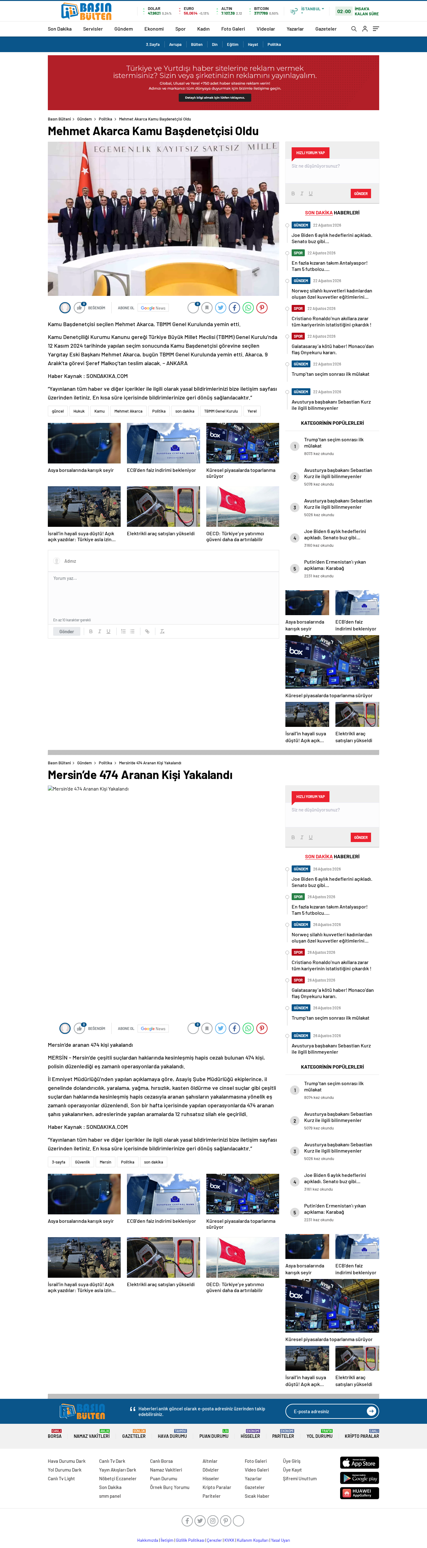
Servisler (93, 29)
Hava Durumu (172, 1434)
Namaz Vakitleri (92, 1434)
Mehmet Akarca (128, 411)
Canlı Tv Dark (112, 1461)
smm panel (110, 1496)
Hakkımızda (147, 1540)
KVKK (229, 1540)
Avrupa (175, 44)
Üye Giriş (291, 1461)
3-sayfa (58, 1161)
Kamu (99, 411)
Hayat (253, 44)
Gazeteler (326, 29)
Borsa (55, 1434)
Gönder (66, 631)
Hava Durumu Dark (67, 1461)
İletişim (167, 1540)
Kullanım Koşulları (253, 1540)
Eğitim (233, 44)
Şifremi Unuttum (300, 1478)
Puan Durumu (214, 1434)
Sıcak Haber (257, 1496)
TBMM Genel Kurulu (221, 411)
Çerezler (214, 1540)
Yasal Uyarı (280, 1540)
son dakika (184, 411)
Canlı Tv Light (61, 1478)
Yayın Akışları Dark (117, 1469)
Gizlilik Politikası (190, 1540)
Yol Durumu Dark (65, 1469)
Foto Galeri (233, 29)
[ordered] (123, 631)
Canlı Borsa (161, 1461)
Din (215, 44)
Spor (180, 29)
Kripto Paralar (362, 1434)
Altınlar (210, 1461)
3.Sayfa (153, 44)
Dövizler (211, 1469)
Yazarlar (295, 29)
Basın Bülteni (59, 118)
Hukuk (79, 411)
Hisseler (250, 1434)
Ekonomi (154, 29)
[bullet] (132, 631)
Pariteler (283, 1434)
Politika (274, 44)
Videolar (266, 29)
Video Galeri (257, 1469)
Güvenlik (82, 1161)
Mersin (105, 1161)
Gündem (123, 29)
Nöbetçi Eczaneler (118, 1478)
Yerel (252, 411)
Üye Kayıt (292, 1469)
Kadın (203, 29)
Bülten (197, 44)
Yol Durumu (320, 1434)
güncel (58, 411)
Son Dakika (60, 29)
